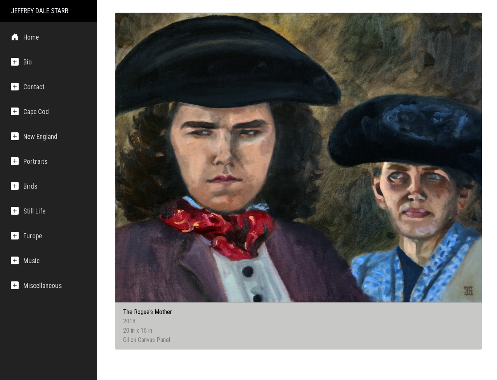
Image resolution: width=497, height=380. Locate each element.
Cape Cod (36, 112)
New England (40, 137)
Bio (27, 62)
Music (31, 261)
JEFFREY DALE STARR (39, 11)
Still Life (34, 211)
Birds (30, 186)
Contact (34, 87)
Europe (32, 236)
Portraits (35, 161)
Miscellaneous (42, 286)
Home (31, 37)
